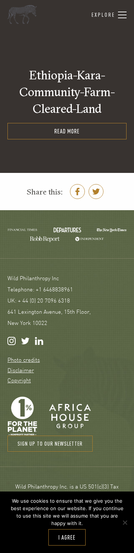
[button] (109, 15)
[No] (124, 522)
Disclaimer (20, 371)
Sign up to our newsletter (50, 443)
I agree (67, 537)
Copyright (19, 381)
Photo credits (23, 360)
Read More (67, 131)
